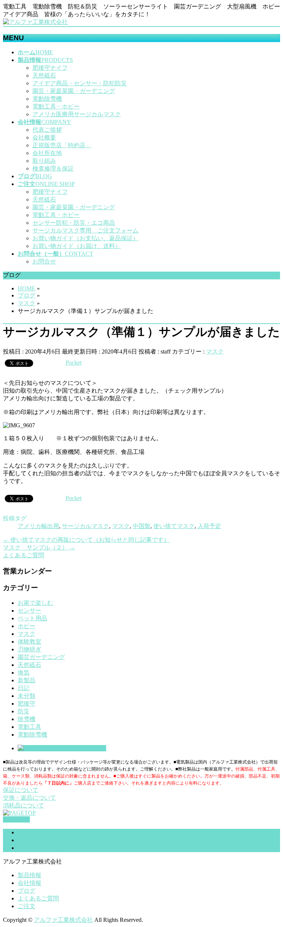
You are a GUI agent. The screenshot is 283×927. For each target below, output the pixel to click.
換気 (23, 672)
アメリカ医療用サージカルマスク (76, 114)
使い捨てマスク (174, 526)
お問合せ (44, 261)
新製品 (26, 680)
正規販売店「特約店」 (61, 145)
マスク (215, 351)
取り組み (44, 161)
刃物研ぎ (29, 649)
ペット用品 (32, 618)
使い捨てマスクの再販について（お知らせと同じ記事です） (86, 540)
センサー (29, 610)
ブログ (26, 891)
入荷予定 (209, 526)
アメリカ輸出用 (38, 526)
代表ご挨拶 (47, 130)
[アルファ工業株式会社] (35, 22)
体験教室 (29, 641)
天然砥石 (44, 75)
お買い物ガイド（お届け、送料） (76, 246)
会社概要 (44, 137)
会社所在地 (47, 153)
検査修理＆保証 (53, 168)
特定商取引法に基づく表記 (53, 848)
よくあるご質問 (38, 898)
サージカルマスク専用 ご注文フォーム (85, 230)
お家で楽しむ (35, 603)
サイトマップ (35, 832)
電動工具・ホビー (56, 106)
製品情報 (29, 875)
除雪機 (26, 719)
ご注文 (26, 906)
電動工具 (29, 727)
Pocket (73, 362)
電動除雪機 (47, 99)
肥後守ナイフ (50, 68)
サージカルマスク (85, 526)
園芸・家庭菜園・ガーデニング (73, 91)
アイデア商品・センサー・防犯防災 (79, 83)
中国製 (141, 526)
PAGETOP (16, 819)
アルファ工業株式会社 (63, 920)
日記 (23, 688)
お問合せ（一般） (41, 840)
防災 (23, 711)
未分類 (26, 696)
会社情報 (29, 883)
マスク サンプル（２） (39, 547)
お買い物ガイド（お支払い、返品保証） (85, 238)
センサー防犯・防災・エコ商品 (73, 223)
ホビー (26, 626)
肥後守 (26, 703)
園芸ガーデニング (41, 657)
